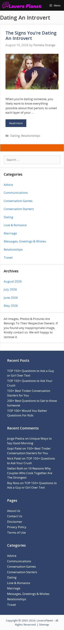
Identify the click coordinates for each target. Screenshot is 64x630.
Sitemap (44, 624)
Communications (16, 193)
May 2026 (11, 306)
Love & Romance (15, 225)
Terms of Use (16, 532)
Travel (8, 257)
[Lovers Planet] (23, 5)
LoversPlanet (45, 620)
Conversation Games (18, 201)
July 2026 (10, 289)
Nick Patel (14, 458)
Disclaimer (14, 522)
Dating (15, 136)
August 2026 (13, 281)
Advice (8, 185)
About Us (13, 511)
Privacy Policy (16, 527)
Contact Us (14, 516)
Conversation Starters (19, 209)
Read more (16, 123)
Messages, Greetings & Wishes (25, 241)
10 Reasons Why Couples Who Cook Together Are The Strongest (29, 472)
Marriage (10, 233)
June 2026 (11, 297)
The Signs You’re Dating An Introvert (31, 35)
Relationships (30, 136)
